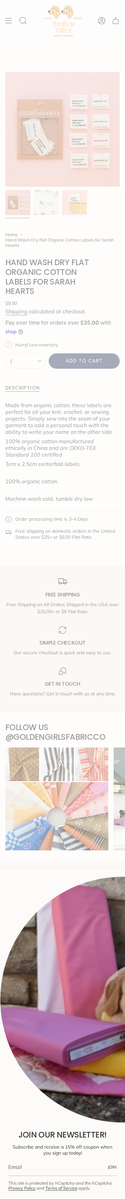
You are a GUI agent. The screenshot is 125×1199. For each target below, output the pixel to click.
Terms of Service (61, 1188)
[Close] (113, 879)
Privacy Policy (21, 1188)
